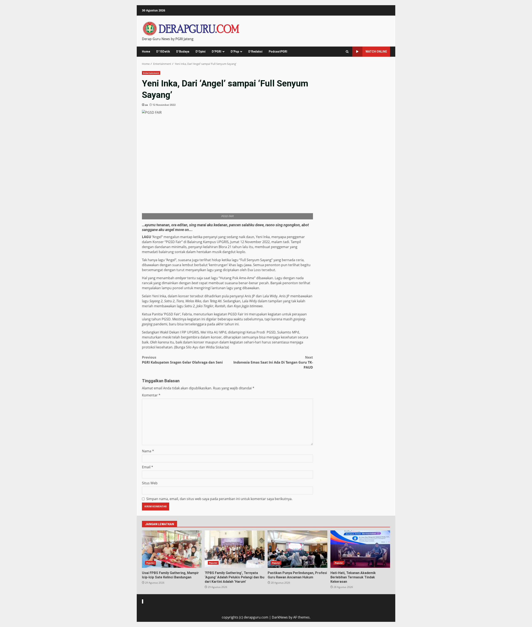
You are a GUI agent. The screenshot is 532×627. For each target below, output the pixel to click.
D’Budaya (182, 51)
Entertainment (151, 72)
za (146, 105)
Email (147, 467)
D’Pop (235, 51)
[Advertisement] (354, 100)
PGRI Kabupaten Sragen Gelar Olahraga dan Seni (182, 360)
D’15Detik (163, 51)
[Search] (347, 52)
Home (146, 51)
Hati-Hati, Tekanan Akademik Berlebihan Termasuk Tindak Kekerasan (360, 549)
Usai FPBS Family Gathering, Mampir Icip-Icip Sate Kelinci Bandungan (172, 549)
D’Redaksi (255, 51)
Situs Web (150, 483)
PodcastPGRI (278, 51)
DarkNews (280, 617)
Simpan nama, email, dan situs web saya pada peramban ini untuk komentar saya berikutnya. (219, 499)
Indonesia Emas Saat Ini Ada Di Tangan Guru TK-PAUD (273, 362)
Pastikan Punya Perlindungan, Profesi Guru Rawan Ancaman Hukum (297, 549)
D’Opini (201, 51)
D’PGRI (216, 51)
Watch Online (376, 51)
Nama (148, 451)
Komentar (151, 395)
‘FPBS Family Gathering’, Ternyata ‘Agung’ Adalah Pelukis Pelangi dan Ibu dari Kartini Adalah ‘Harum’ (234, 549)
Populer (150, 562)
